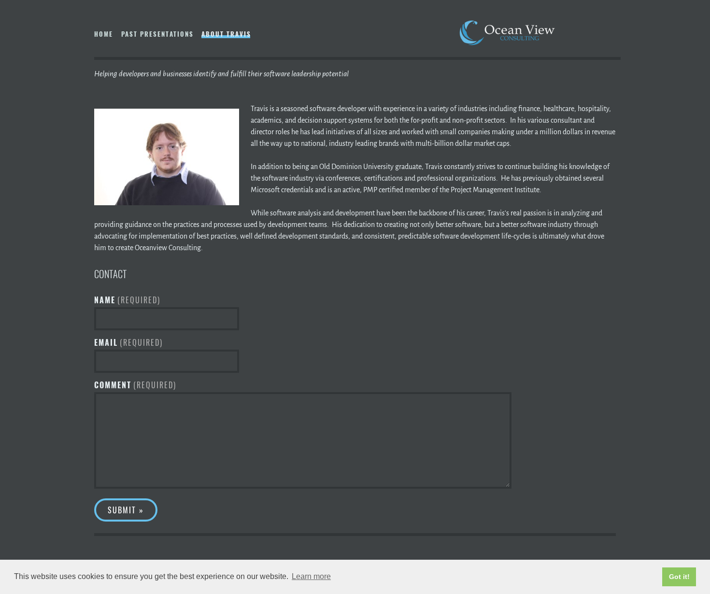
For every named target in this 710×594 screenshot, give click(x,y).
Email (128, 342)
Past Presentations (157, 34)
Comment (135, 385)
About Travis (226, 34)
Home (103, 34)
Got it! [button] (679, 576)
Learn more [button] (311, 576)
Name (127, 300)
